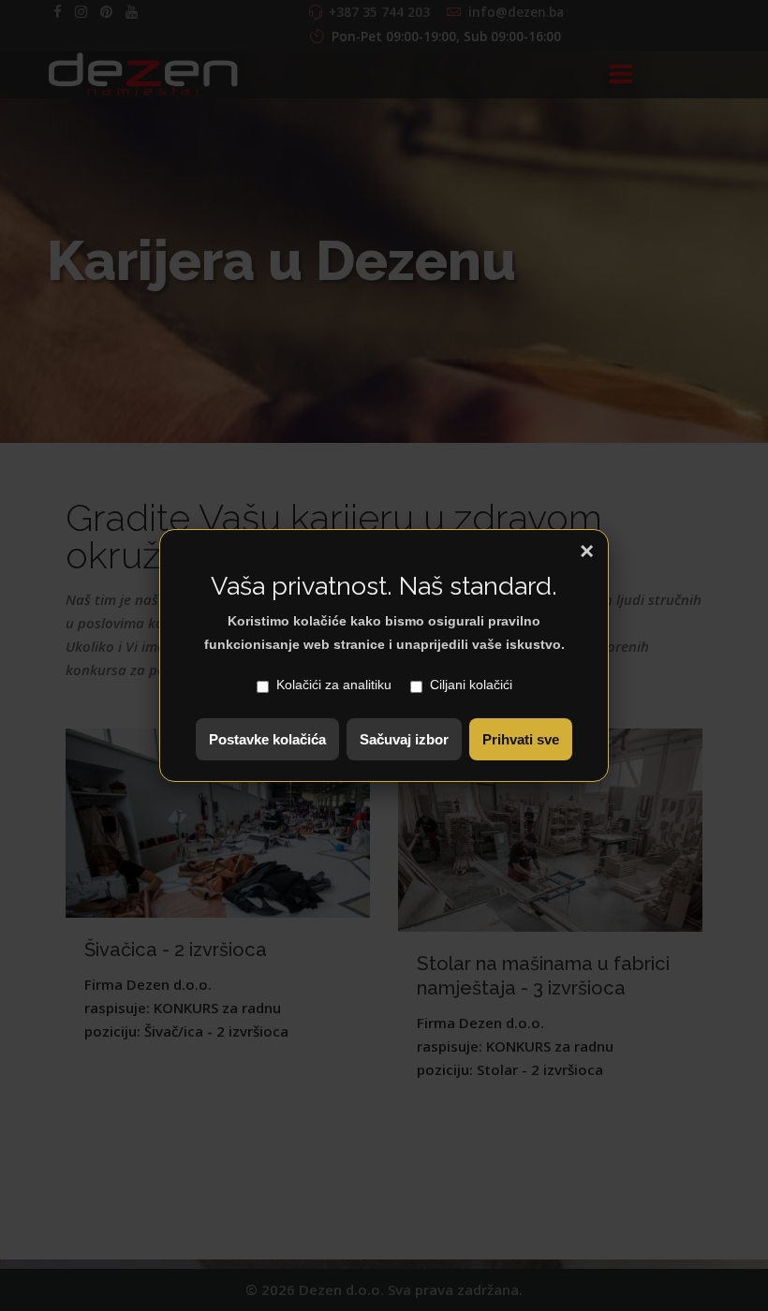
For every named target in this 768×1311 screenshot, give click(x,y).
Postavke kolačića (267, 739)
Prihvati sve (520, 739)
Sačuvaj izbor (404, 739)
